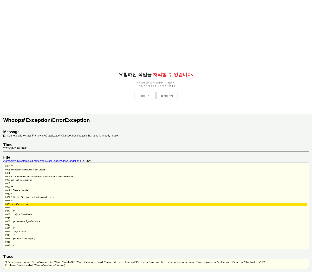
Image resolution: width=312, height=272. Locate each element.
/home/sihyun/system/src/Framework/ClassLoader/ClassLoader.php (42, 161)
